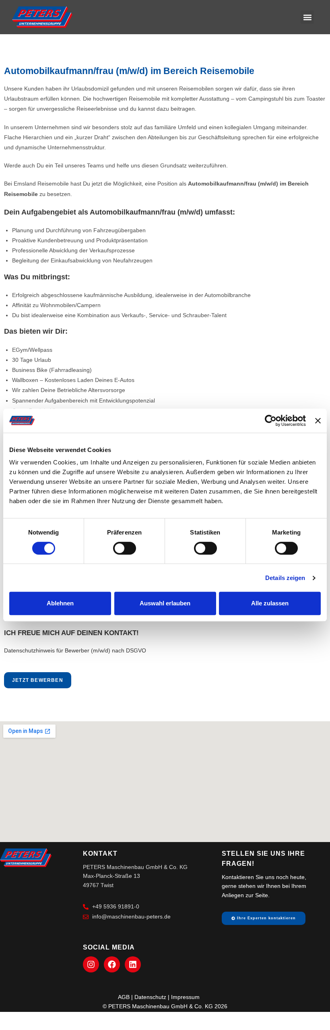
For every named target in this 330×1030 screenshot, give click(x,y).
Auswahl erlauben (165, 603)
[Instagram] (91, 964)
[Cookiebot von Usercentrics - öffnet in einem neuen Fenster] (270, 421)
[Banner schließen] (318, 420)
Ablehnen (60, 603)
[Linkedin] (133, 964)
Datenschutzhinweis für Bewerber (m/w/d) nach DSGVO (75, 650)
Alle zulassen (270, 603)
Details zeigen (285, 577)
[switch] (124, 548)
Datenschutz (150, 997)
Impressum (185, 997)
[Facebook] (112, 964)
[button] (307, 17)
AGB (124, 997)
